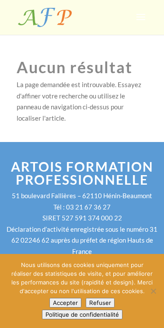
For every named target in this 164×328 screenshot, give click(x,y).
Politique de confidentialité (82, 314)
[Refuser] (153, 291)
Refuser (100, 302)
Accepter (65, 302)
